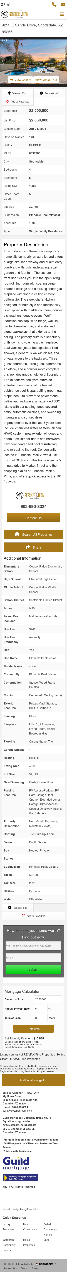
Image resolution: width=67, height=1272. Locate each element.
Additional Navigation (33, 1080)
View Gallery (23, 80)
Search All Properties (37, 534)
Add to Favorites (19, 101)
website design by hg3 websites (20, 1209)
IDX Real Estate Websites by (19, 1264)
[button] (3, 62)
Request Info (51, 93)
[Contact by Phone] (54, 4)
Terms (24, 1268)
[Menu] (62, 14)
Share (36, 547)
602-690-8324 (34, 506)
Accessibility (10, 1268)
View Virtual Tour (46, 80)
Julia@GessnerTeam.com (18, 1110)
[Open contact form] (63, 4)
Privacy (36, 1268)
